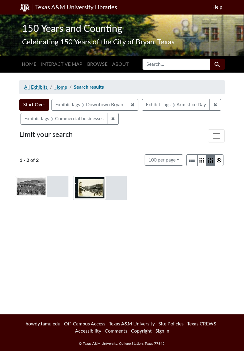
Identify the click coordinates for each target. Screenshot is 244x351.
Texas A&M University (132, 324)
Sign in (162, 331)
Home (29, 64)
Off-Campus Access (84, 324)
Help (217, 7)
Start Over (34, 104)
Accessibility (88, 331)
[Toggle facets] (216, 135)
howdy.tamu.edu (43, 324)
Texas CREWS (201, 324)
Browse (97, 64)
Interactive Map (61, 64)
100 (162, 159)
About (120, 64)
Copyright (141, 331)
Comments (116, 331)
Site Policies (171, 324)
